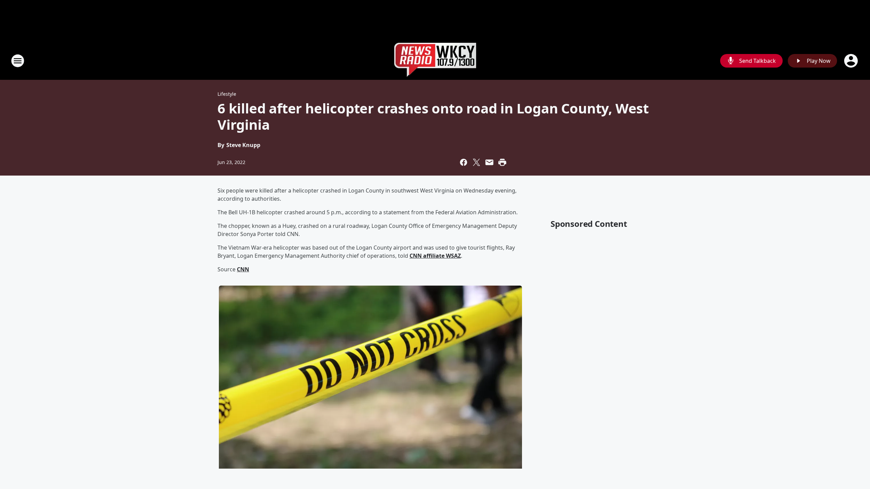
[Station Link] (435, 60)
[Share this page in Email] (489, 162)
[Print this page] (502, 162)
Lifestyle (227, 94)
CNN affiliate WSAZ (435, 255)
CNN (243, 269)
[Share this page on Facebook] (463, 162)
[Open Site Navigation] (17, 61)
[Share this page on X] (476, 162)
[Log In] (851, 61)
